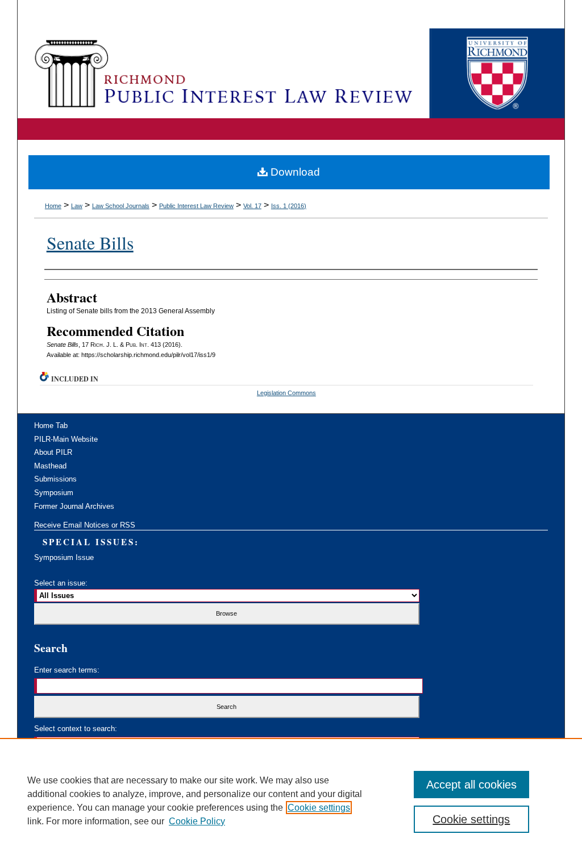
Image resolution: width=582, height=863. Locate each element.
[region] (291, 800)
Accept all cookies (471, 784)
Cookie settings (319, 807)
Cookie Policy (197, 821)
